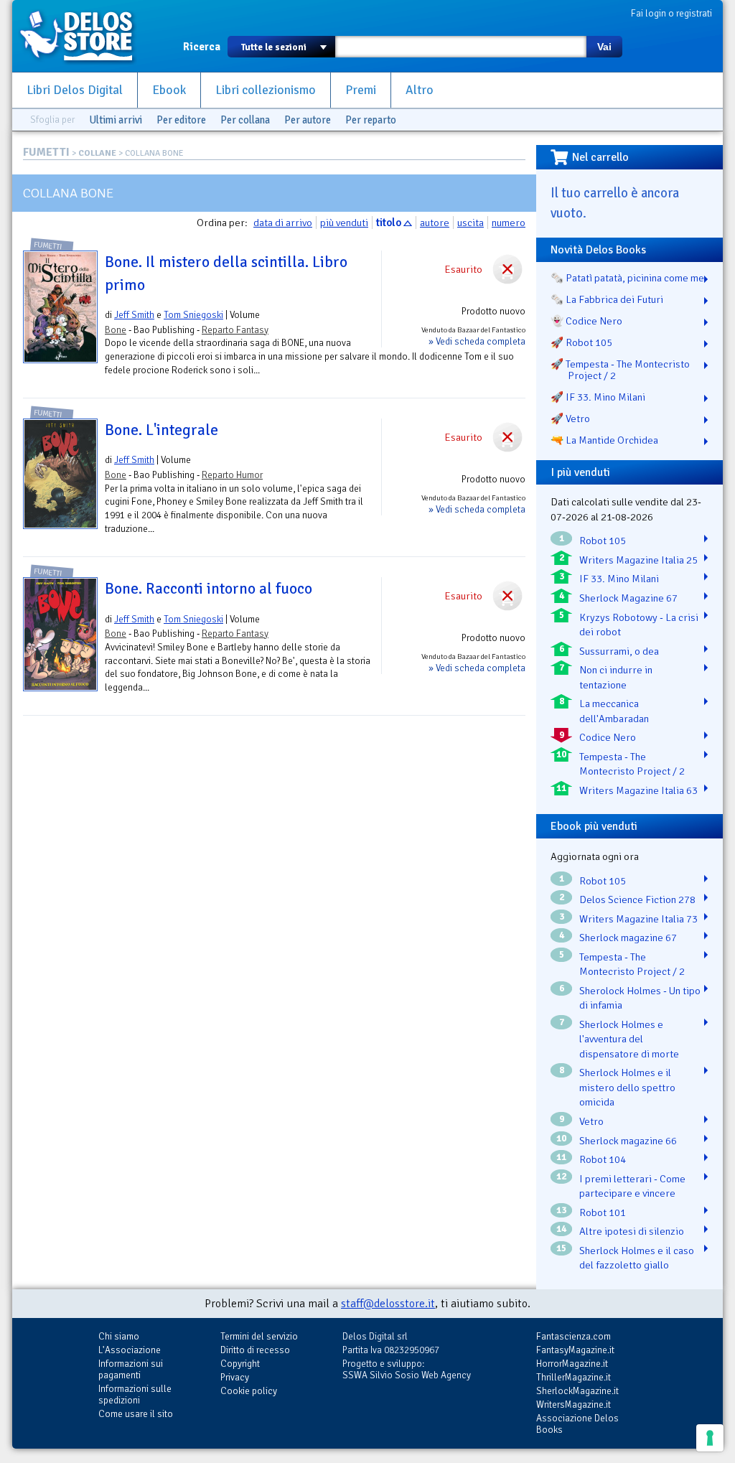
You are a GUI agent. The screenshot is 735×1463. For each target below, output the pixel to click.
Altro (420, 90)
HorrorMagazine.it (572, 1363)
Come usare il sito (135, 1414)
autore (434, 222)
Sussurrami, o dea (619, 651)
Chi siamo (118, 1336)
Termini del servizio (259, 1336)
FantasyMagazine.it (575, 1350)
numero (508, 222)
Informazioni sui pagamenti (130, 1369)
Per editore (181, 119)
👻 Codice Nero (586, 321)
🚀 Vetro (570, 418)
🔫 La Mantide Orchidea (604, 440)
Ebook (169, 90)
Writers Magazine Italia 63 (638, 790)
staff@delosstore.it (388, 1303)
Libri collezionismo (265, 90)
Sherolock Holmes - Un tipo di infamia (640, 998)
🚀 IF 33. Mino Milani (598, 397)
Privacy (234, 1377)
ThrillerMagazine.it (573, 1377)
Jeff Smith (134, 315)
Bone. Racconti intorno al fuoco (208, 588)
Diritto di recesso (255, 1350)
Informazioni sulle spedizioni (135, 1394)
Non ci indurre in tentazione (615, 677)
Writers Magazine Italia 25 (638, 559)
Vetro (591, 1121)
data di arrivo (282, 222)
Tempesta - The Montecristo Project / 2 (632, 764)
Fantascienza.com (573, 1336)
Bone (115, 330)
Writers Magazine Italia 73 (638, 918)
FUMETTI (46, 152)
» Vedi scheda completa (477, 341)
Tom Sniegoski (193, 315)
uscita (470, 222)
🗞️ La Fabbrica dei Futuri (607, 299)
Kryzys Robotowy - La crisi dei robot (638, 625)
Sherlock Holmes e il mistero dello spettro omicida (627, 1087)
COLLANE (97, 153)
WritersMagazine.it (573, 1404)
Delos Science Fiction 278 (637, 899)
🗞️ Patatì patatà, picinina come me (627, 278)
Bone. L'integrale (161, 430)
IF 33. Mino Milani (619, 578)
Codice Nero (607, 737)
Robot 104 (602, 1159)
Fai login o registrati (671, 13)
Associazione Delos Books (577, 1424)
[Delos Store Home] (84, 36)
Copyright (240, 1363)
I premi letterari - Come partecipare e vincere (632, 1186)
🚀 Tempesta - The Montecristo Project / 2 (620, 369)
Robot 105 (602, 540)
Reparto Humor (232, 475)
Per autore (307, 119)
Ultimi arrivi (115, 119)
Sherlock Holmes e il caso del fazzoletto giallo (636, 1258)
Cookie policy (248, 1391)
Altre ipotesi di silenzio (631, 1231)
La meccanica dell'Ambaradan (614, 711)
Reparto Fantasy (235, 330)
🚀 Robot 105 (581, 342)
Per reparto (370, 119)
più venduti (344, 222)
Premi (360, 90)
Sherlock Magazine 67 (628, 598)
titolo (388, 222)
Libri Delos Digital (75, 90)
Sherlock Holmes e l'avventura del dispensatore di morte (629, 1039)
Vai (604, 46)
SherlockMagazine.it (577, 1391)
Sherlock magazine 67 (628, 937)
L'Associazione (129, 1350)
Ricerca (201, 46)
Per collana (245, 119)
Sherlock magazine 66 (628, 1140)
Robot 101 (602, 1212)
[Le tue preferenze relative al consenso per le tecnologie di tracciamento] (710, 1438)
